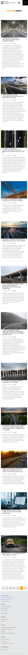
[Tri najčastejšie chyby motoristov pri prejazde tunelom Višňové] (14, 28)
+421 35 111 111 (6, 601)
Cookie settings (4, 610)
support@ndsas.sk (8, 606)
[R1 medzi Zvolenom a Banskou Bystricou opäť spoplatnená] (14, 189)
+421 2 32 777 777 (8, 599)
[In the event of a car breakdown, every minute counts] (14, 544)
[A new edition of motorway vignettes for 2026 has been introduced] (14, 501)
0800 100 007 (10, 597)
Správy (14, 43)
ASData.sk (21, 653)
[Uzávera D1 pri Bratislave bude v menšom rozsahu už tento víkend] (14, 230)
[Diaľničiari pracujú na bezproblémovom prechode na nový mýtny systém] (14, 85)
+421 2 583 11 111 (6, 608)
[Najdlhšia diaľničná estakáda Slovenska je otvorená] (14, 371)
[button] (19, 2)
